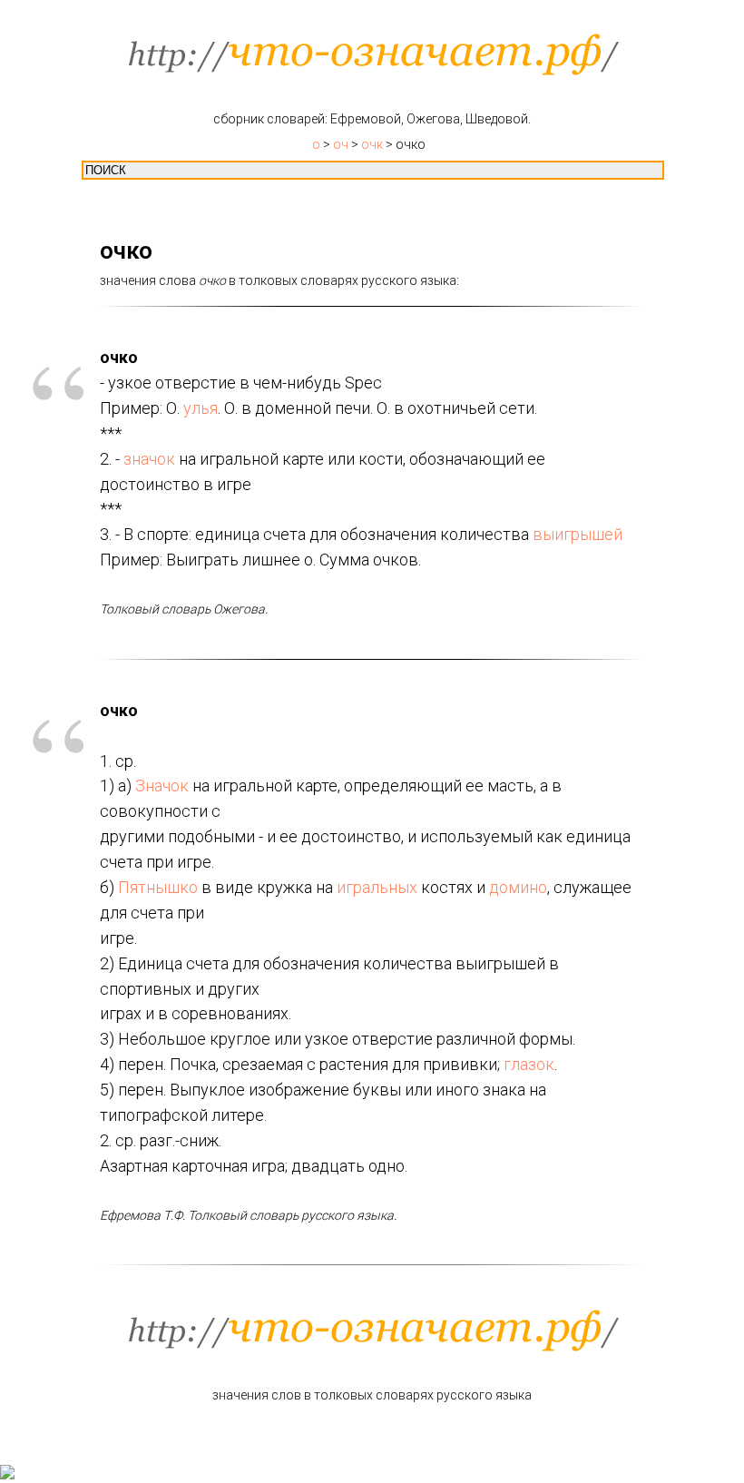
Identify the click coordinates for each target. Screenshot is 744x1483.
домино (518, 887)
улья (200, 407)
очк (372, 144)
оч (340, 144)
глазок (529, 1064)
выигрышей (577, 534)
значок (149, 458)
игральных (377, 887)
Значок (162, 785)
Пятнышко (158, 887)
